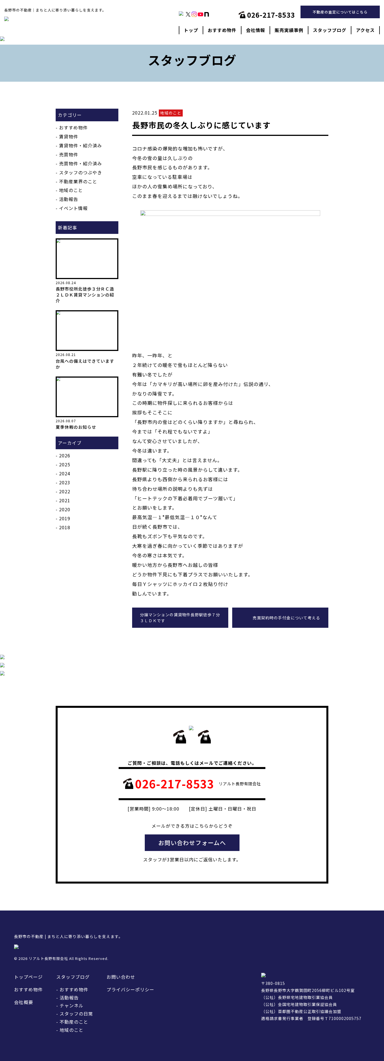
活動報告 (68, 199)
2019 (64, 518)
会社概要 (23, 1002)
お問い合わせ (121, 976)
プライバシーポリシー (130, 989)
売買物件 (68, 154)
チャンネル (71, 1005)
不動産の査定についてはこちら (340, 12)
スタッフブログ (329, 30)
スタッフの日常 (76, 1013)
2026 (64, 455)
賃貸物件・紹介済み (80, 145)
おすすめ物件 (222, 30)
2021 (64, 500)
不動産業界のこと (78, 181)
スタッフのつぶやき (80, 172)
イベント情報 (73, 208)
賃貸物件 (68, 136)
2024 (64, 473)
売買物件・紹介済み (80, 163)
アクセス (365, 30)
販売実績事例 (289, 30)
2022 (64, 491)
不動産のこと (74, 1021)
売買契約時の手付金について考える (286, 617)
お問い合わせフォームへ (192, 842)
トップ (191, 30)
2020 (64, 509)
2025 (64, 464)
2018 (64, 527)
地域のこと (71, 190)
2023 (64, 482)
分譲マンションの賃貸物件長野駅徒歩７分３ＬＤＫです (180, 617)
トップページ (28, 976)
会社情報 (255, 30)
